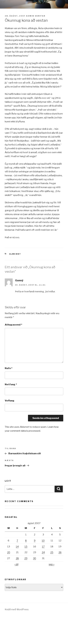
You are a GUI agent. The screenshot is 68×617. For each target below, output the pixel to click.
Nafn (8, 368)
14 (17, 546)
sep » (51, 564)
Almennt (15, 254)
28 (17, 558)
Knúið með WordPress (17, 609)
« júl (16, 564)
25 (51, 552)
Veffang (9, 400)
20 (8, 552)
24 (43, 552)
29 (25, 558)
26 (60, 552)
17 (43, 546)
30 (34, 558)
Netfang (11, 384)
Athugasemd (13, 324)
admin (30, 16)
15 (26, 546)
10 (43, 540)
